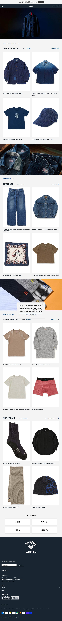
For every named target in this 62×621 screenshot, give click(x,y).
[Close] (43, 304)
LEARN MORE (41, 2)
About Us (47, 608)
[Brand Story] (30, 161)
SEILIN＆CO (5, 604)
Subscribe (20, 565)
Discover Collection (9, 47)
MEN (24, 52)
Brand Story (7, 180)
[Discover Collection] (30, 28)
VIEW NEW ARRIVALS (49, 419)
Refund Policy (18, 608)
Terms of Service (4, 608)
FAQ (37, 608)
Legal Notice (33, 608)
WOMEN (29, 52)
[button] (2, 6)
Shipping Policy (26, 608)
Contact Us (42, 608)
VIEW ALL (52, 52)
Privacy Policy (11, 608)
